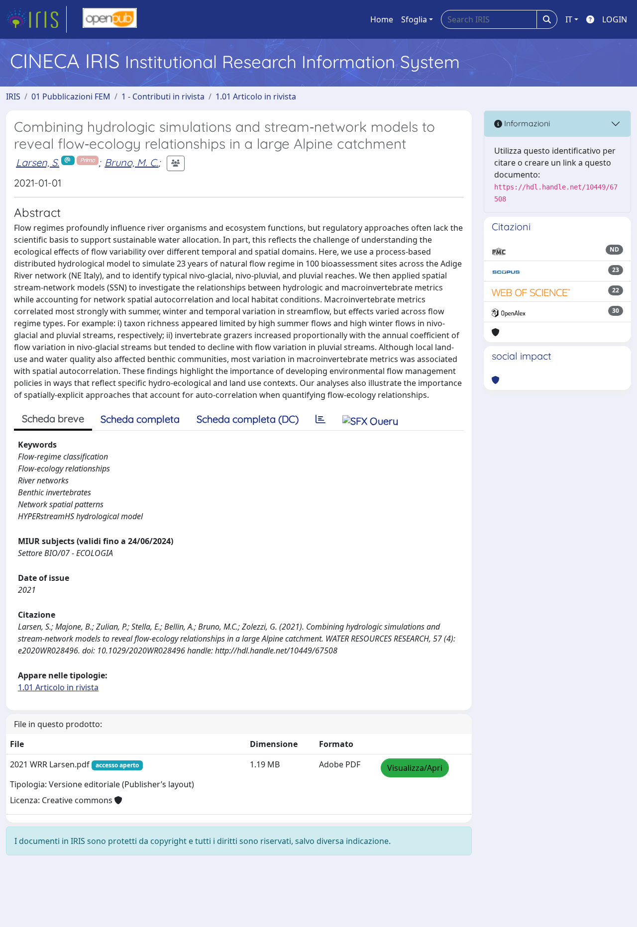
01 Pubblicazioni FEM (70, 96)
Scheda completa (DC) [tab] (248, 419)
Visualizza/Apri (414, 767)
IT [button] (568, 19)
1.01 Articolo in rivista (255, 96)
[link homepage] (36, 19)
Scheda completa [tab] (140, 419)
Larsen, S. (37, 162)
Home (381, 19)
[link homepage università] (110, 19)
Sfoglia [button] (414, 19)
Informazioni (526, 123)
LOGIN (614, 19)
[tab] (320, 419)
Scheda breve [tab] (53, 418)
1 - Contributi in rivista (163, 96)
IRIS (13, 96)
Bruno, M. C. (131, 162)
